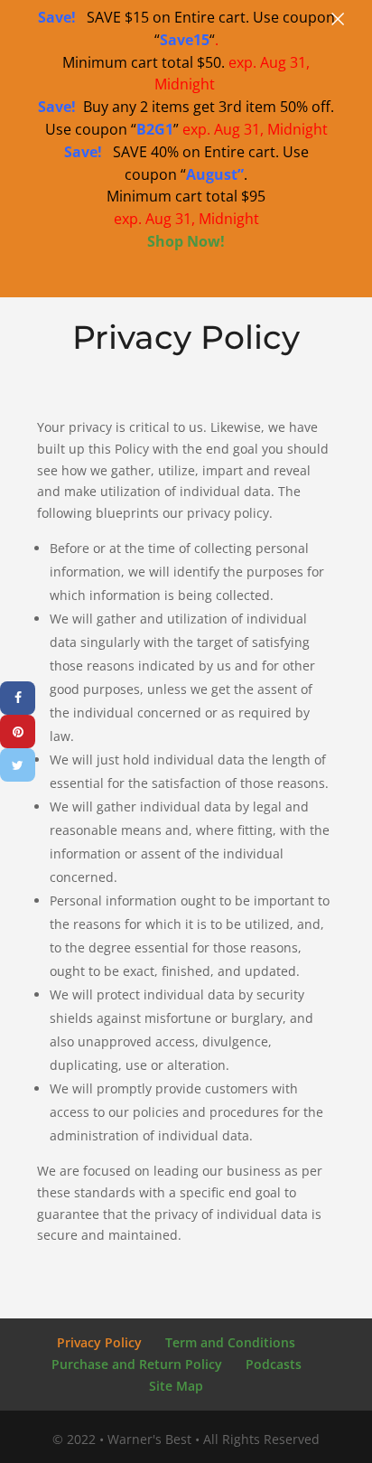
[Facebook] (17, 698)
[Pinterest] (17, 731)
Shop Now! (186, 241)
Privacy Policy (99, 1342)
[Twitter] (17, 765)
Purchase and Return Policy (136, 1364)
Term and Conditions (230, 1342)
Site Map (176, 1385)
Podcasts (274, 1364)
